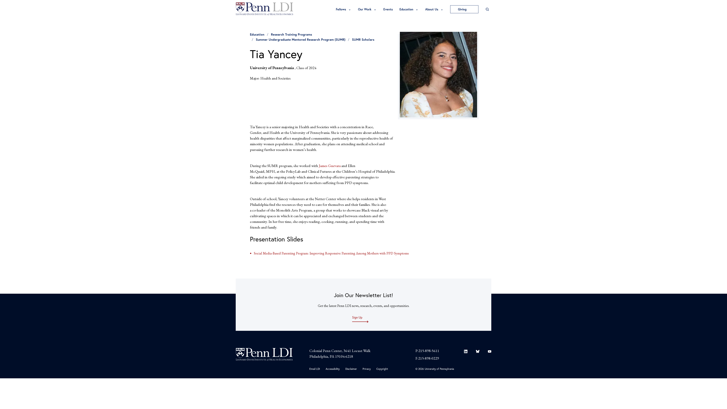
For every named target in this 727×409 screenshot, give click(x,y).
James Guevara (330, 165)
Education (406, 9)
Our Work (364, 9)
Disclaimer (351, 369)
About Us (431, 9)
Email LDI (314, 369)
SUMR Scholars (363, 39)
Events (388, 9)
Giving (462, 9)
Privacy (367, 369)
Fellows (341, 9)
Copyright (382, 369)
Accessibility (333, 369)
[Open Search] (487, 9)
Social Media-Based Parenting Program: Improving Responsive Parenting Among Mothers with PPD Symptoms (331, 253)
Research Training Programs (291, 34)
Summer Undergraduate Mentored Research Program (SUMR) (300, 39)
